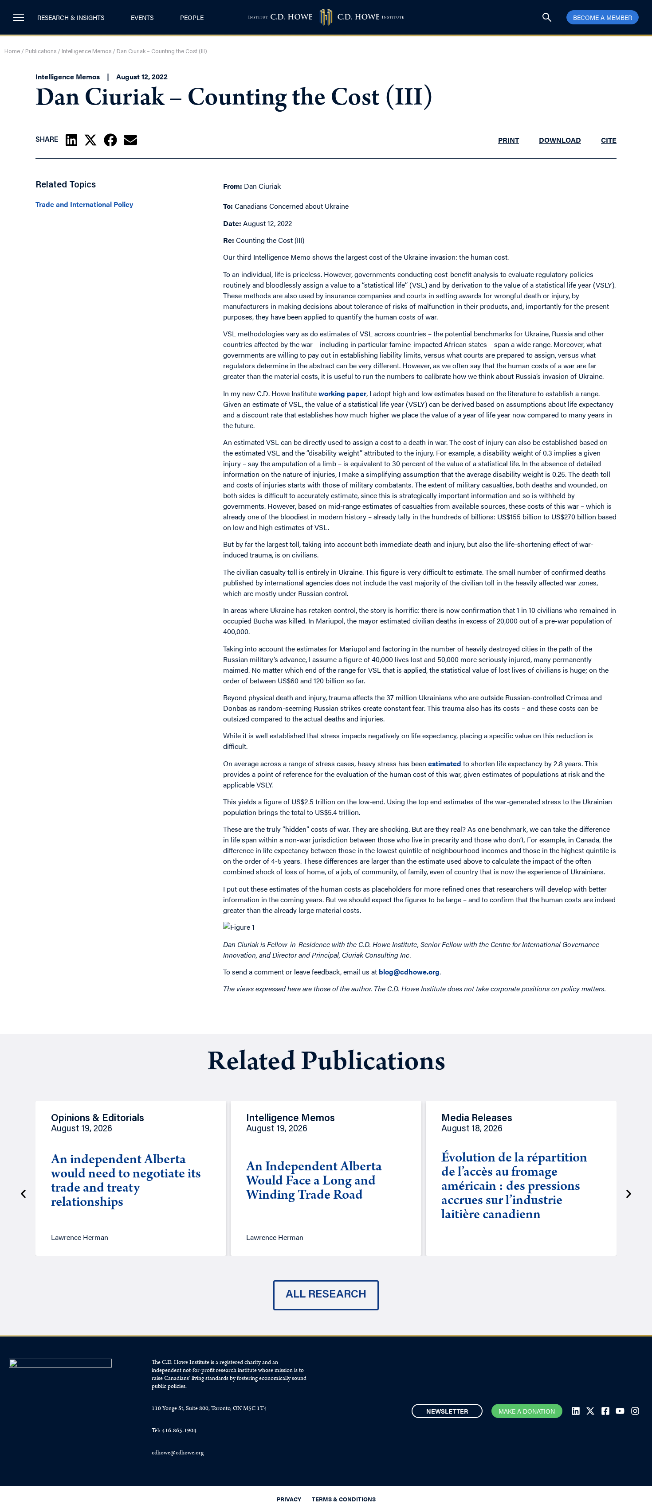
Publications (40, 52)
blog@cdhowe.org (409, 971)
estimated (444, 763)
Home (12, 52)
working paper (342, 393)
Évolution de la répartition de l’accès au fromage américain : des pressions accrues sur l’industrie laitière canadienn (514, 1187)
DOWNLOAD (560, 140)
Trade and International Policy (84, 204)
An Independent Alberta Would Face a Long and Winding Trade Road (314, 1182)
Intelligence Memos (86, 52)
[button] (71, 140)
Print (508, 140)
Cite (609, 140)
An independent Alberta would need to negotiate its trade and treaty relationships (126, 1181)
